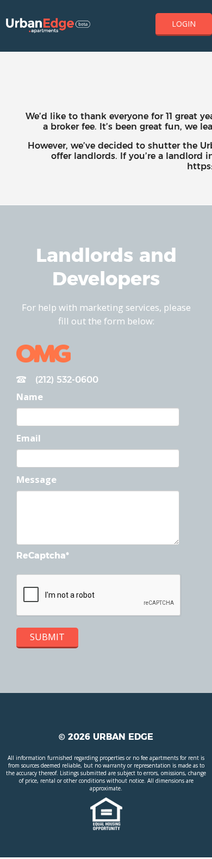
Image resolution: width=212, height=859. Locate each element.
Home (48, 26)
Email (28, 438)
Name (29, 396)
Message (36, 479)
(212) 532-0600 (65, 380)
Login (184, 24)
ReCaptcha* (42, 555)
